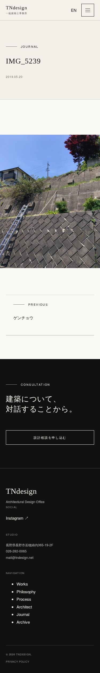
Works (22, 584)
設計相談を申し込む (50, 437)
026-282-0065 (16, 551)
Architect (24, 607)
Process (24, 599)
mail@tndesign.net (19, 557)
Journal (23, 614)
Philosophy (26, 591)
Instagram (17, 518)
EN (74, 10)
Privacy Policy (17, 661)
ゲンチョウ (30, 311)
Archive (23, 622)
